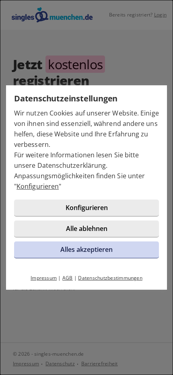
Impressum (44, 277)
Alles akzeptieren (86, 249)
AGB (67, 277)
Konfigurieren (37, 186)
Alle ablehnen (86, 228)
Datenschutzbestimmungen (110, 277)
